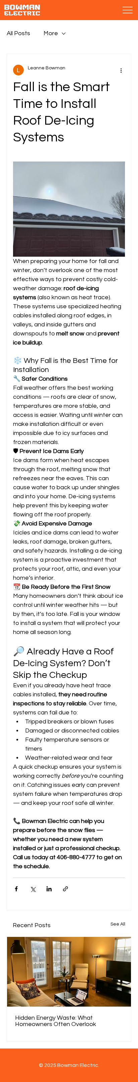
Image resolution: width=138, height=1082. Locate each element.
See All (118, 924)
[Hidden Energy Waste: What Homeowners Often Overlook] (69, 972)
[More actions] (121, 70)
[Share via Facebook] (16, 889)
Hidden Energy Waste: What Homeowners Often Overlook (55, 1021)
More (51, 33)
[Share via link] (65, 889)
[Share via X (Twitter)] (32, 889)
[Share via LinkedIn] (49, 889)
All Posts (18, 33)
